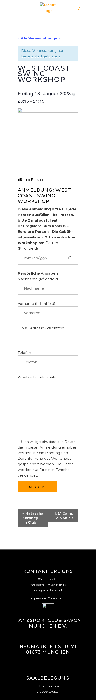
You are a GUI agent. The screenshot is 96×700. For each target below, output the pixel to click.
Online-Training (48, 686)
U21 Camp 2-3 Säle (64, 515)
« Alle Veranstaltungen (39, 38)
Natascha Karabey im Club (32, 517)
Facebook (56, 590)
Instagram (41, 590)
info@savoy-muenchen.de (48, 584)
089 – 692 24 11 (48, 579)
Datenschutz (56, 598)
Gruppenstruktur (48, 691)
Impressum (38, 598)
